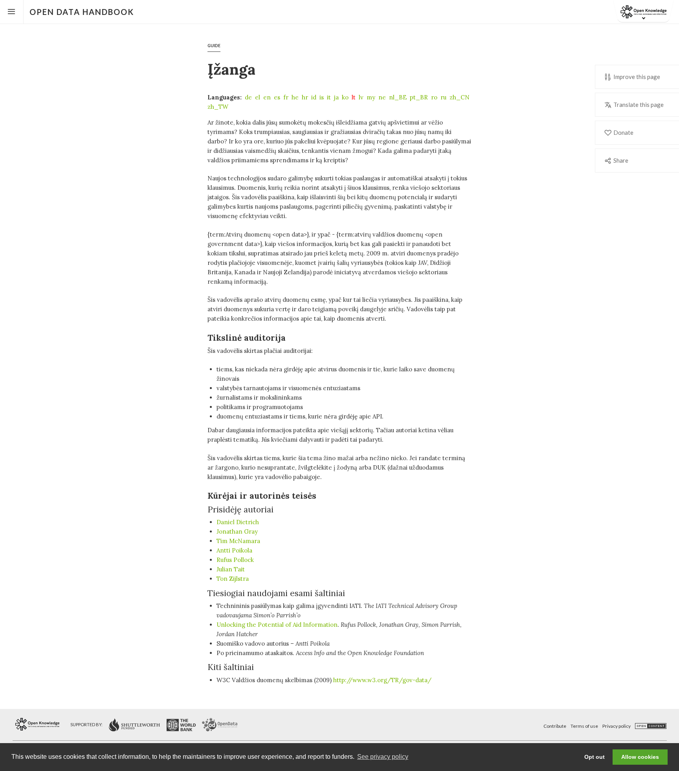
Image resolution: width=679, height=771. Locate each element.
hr (305, 97)
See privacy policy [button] (382, 756)
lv (361, 97)
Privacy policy (616, 726)
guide (213, 45)
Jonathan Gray (237, 531)
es (277, 97)
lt (354, 97)
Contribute (554, 726)
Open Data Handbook (81, 12)
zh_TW (217, 106)
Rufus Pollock (235, 560)
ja (336, 97)
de (248, 97)
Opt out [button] (594, 757)
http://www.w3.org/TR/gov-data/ (382, 680)
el (257, 97)
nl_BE (398, 97)
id (313, 97)
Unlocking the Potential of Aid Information (277, 624)
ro (434, 97)
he (295, 97)
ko (345, 97)
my (371, 97)
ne (382, 97)
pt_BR (419, 97)
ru (443, 97)
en (267, 97)
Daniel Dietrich (238, 522)
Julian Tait (231, 569)
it (329, 97)
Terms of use (584, 726)
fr (285, 97)
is (321, 97)
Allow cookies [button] (640, 757)
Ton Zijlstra (233, 578)
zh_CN (460, 97)
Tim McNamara (238, 541)
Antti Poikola (234, 550)
